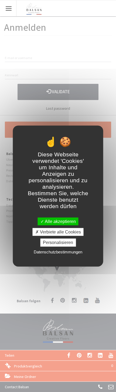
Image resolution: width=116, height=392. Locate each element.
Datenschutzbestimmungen (58, 251)
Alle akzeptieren (60, 221)
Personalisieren (58, 242)
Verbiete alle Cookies (60, 232)
